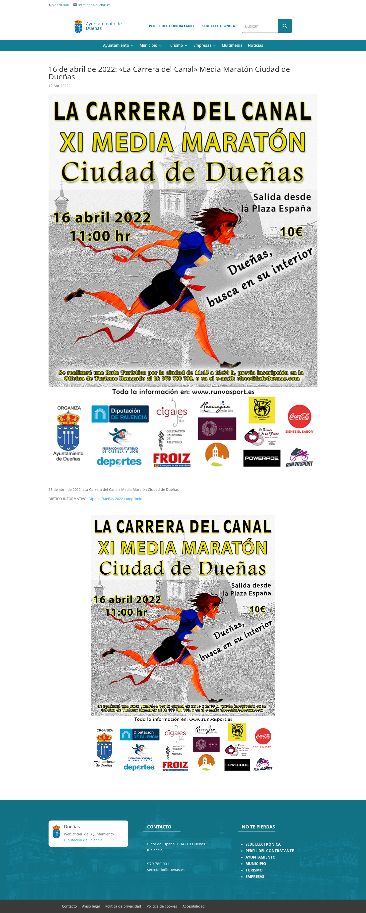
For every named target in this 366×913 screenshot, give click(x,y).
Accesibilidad (194, 906)
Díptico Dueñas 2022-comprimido (116, 498)
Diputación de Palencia (83, 840)
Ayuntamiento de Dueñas (104, 26)
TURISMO (254, 870)
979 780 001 (60, 5)
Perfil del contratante (172, 25)
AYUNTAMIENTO (260, 857)
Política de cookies (162, 906)
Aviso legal (91, 906)
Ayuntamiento (116, 46)
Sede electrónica (218, 25)
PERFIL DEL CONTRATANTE (269, 850)
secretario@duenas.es (94, 5)
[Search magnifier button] (285, 26)
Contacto (69, 906)
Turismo (175, 46)
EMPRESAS (254, 876)
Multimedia (232, 46)
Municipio (148, 46)
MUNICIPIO (255, 863)
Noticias (255, 46)
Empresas (202, 46)
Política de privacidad (123, 906)
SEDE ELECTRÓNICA (263, 844)
